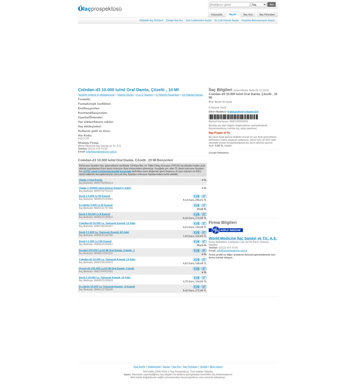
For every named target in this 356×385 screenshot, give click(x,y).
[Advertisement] (178, 55)
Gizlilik (203, 366)
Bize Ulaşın (216, 366)
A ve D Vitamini (144, 94)
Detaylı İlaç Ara (174, 20)
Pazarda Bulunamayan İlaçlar (258, 20)
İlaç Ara (248, 14)
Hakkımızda (154, 366)
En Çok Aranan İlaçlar (226, 20)
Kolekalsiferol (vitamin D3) (243, 111)
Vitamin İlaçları (125, 94)
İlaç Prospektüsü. (180, 371)
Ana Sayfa (139, 366)
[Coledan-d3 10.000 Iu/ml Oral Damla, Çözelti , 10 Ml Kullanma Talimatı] (204, 196)
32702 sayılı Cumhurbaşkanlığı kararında (107, 171)
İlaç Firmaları (267, 14)
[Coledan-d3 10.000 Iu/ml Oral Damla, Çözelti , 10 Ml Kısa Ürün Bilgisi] (196, 196)
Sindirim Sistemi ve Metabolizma (96, 94)
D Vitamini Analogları (167, 94)
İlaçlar (233, 14)
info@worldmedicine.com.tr (101, 151)
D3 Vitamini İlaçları (192, 94)
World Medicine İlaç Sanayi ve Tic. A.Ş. (243, 238)
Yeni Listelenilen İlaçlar (199, 20)
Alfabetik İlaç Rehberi (151, 20)
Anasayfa (216, 14)
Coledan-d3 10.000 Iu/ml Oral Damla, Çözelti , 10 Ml (128, 89)
